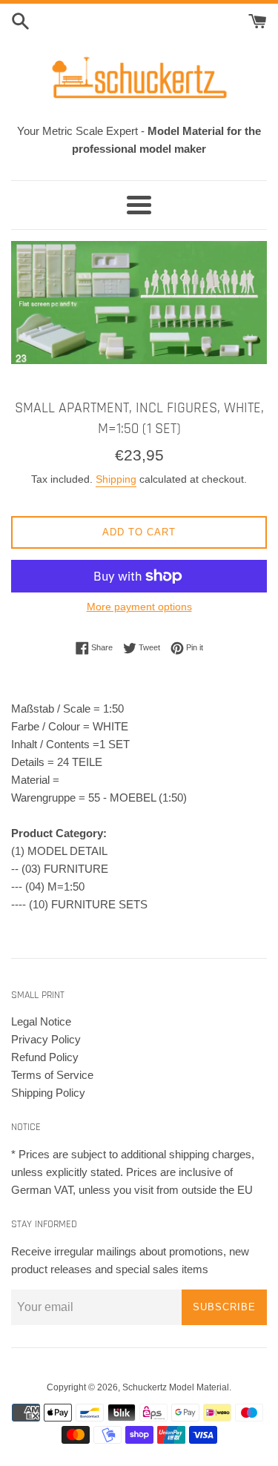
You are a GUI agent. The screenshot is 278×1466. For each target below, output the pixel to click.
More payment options (139, 607)
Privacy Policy (46, 1039)
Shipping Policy (48, 1092)
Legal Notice (41, 1021)
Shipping (116, 479)
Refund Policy (45, 1057)
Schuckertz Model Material (175, 1387)
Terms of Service (52, 1075)
